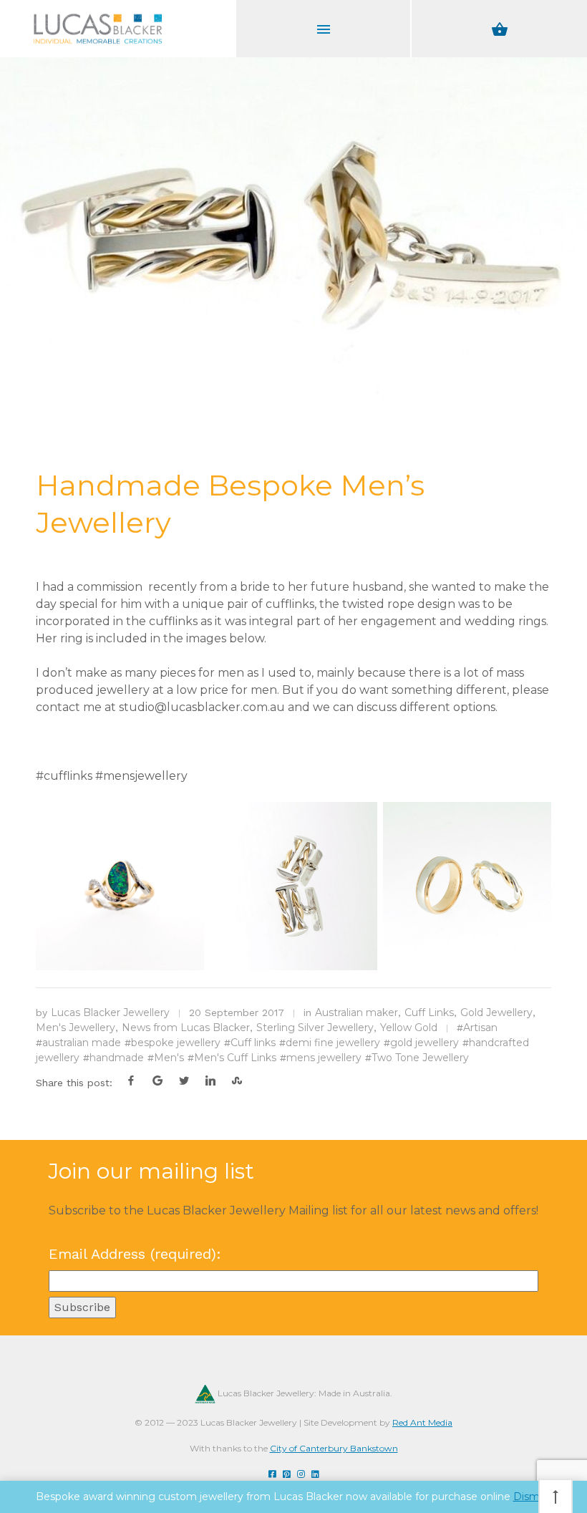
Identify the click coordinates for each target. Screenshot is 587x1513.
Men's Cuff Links (235, 1057)
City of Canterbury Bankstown (334, 1448)
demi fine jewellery (333, 1042)
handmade (116, 1057)
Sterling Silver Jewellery (315, 1027)
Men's (169, 1057)
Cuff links (253, 1042)
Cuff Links (429, 1012)
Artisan (480, 1027)
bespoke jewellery (175, 1042)
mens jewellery (324, 1057)
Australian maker (356, 1012)
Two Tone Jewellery (420, 1057)
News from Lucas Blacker (186, 1027)
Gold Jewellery (496, 1012)
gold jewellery (424, 1042)
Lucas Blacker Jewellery (110, 1012)
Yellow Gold (408, 1027)
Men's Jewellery (75, 1027)
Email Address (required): (135, 1253)
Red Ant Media (422, 1422)
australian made (81, 1042)
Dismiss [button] (532, 1496)
